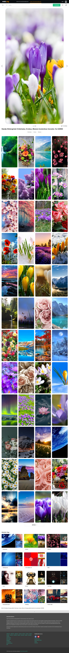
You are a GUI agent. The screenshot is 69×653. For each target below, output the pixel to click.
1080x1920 (8, 633)
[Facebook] (35, 637)
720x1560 (11, 635)
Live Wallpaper (8, 641)
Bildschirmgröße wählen (38, 640)
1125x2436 (22, 635)
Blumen (39, 132)
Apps (7, 644)
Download (56, 5)
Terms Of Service (22, 651)
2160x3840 (29, 635)
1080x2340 (16, 633)
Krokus (35, 132)
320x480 (7, 635)
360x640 (18, 635)
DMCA (27, 651)
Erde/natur (30, 132)
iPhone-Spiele (8, 639)
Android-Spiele (8, 637)
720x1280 (20, 633)
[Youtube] (38, 637)
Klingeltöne (8, 640)
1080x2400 (12, 633)
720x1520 (7, 636)
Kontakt (35, 641)
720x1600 (27, 633)
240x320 (23, 633)
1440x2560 (15, 635)
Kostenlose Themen (9, 643)
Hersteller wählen (37, 638)
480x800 (30, 633)
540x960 (26, 635)
